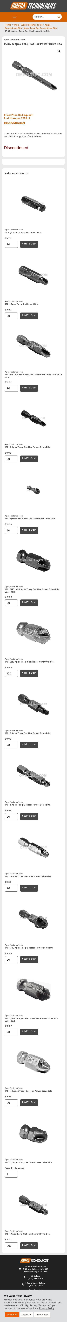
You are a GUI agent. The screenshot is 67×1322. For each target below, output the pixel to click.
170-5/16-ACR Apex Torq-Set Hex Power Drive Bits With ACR (32, 590)
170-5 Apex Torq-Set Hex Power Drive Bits (27, 733)
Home (8, 24)
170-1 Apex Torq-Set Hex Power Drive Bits (27, 1234)
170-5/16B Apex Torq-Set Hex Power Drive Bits (30, 518)
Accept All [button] (12, 1314)
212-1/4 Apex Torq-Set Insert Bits (23, 232)
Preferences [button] (42, 1314)
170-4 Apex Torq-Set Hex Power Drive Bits (27, 804)
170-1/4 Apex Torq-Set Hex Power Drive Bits (28, 1091)
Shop (16, 24)
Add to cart (29, 243)
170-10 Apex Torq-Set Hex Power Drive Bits (28, 876)
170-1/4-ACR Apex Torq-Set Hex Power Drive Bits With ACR (31, 1020)
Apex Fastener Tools (32, 24)
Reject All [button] (26, 1314)
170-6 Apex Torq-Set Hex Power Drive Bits (27, 447)
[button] (14, 16)
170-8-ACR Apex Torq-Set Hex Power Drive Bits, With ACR (33, 376)
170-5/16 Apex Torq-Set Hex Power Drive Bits (29, 661)
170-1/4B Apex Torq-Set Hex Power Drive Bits (29, 947)
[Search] (59, 17)
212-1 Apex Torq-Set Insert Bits (21, 304)
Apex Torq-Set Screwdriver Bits (40, 28)
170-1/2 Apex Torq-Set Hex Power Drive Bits (28, 1162)
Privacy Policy (46, 1308)
